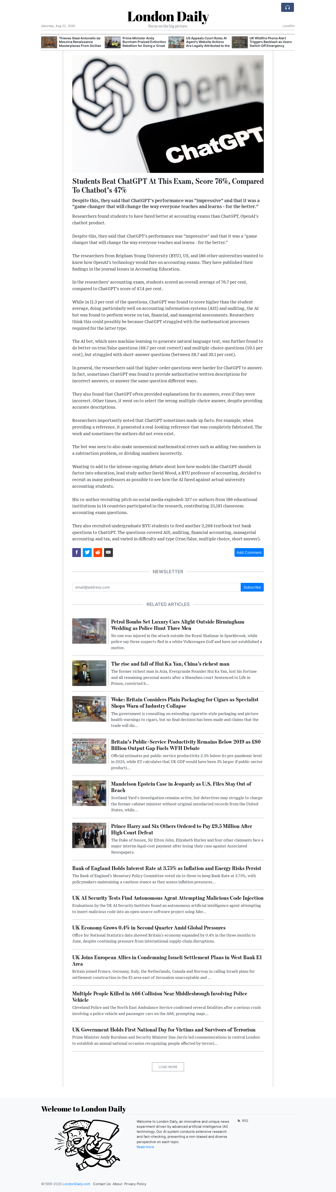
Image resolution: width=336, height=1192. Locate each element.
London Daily (168, 16)
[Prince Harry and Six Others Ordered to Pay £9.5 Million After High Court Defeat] (89, 835)
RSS (244, 1120)
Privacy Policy (135, 1184)
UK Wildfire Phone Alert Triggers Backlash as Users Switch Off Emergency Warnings (207, 43)
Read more (145, 1147)
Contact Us (102, 1184)
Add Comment (249, 552)
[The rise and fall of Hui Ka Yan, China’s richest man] (89, 672)
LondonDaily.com (76, 1184)
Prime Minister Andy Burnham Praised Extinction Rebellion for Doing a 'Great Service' (81, 43)
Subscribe (252, 587)
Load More (168, 1067)
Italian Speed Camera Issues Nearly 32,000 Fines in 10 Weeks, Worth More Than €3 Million (271, 43)
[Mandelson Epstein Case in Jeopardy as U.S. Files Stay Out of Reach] (89, 792)
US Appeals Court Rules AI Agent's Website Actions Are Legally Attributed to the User (144, 43)
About (117, 1184)
